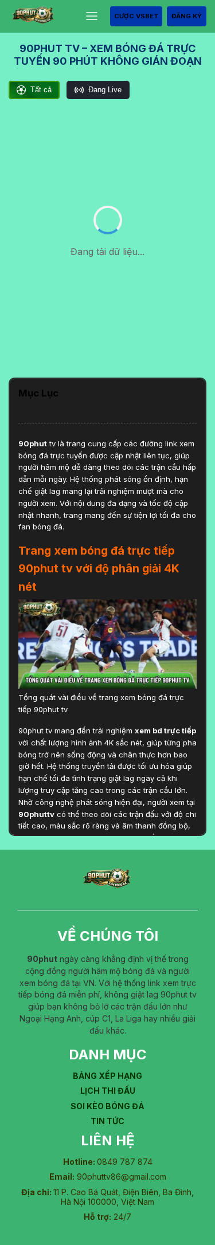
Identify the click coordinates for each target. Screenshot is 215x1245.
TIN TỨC (107, 1121)
